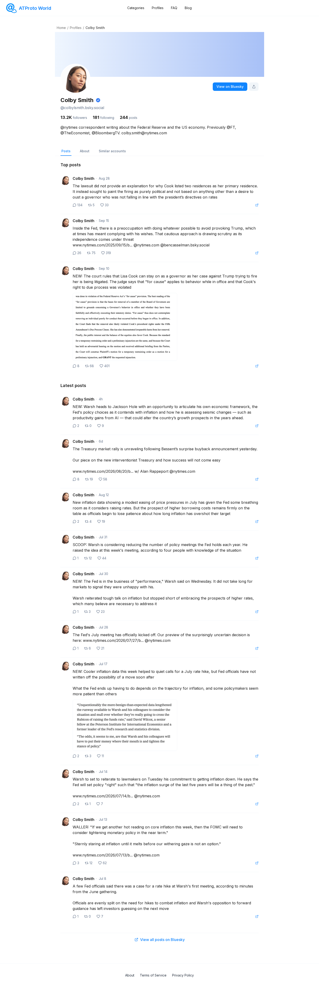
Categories (135, 8)
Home (61, 28)
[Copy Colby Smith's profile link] (254, 86)
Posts (66, 151)
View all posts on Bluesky (162, 939)
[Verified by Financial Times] (98, 100)
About (84, 151)
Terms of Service (153, 975)
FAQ (174, 8)
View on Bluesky (230, 87)
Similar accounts (112, 151)
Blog (188, 8)
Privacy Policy (183, 975)
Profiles (157, 8)
